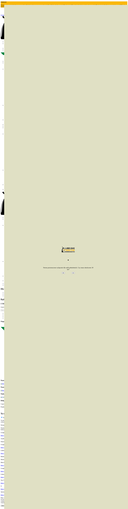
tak (63, 273)
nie (73, 273)
